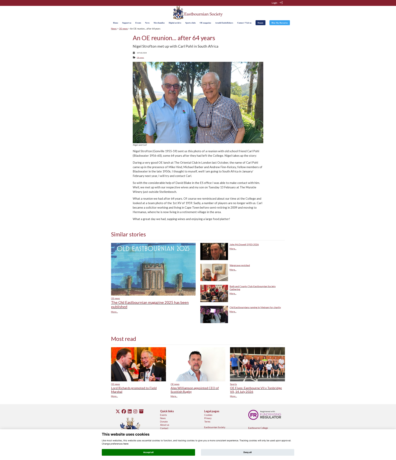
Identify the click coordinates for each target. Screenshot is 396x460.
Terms (207, 421)
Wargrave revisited (240, 265)
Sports (233, 384)
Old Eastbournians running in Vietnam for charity (255, 307)
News (114, 28)
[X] (118, 412)
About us (164, 425)
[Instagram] (135, 412)
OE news (123, 28)
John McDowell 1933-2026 (244, 244)
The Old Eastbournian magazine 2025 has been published (150, 304)
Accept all (148, 452)
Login (274, 3)
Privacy (207, 418)
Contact (164, 428)
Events (163, 415)
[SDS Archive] (141, 412)
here (126, 443)
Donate (164, 421)
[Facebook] (124, 412)
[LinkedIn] (130, 412)
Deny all (247, 452)
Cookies (208, 415)
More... (114, 312)
